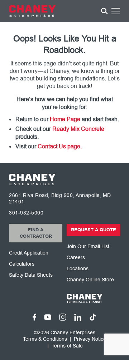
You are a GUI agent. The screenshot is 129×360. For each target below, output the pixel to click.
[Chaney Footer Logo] (32, 179)
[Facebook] (34, 317)
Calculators (21, 264)
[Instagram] (62, 317)
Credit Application (28, 253)
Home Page (65, 119)
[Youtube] (47, 317)
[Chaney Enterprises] (32, 11)
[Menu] (115, 12)
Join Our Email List (88, 246)
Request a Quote (93, 230)
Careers (76, 257)
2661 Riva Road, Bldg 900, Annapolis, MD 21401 (60, 198)
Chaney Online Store (90, 279)
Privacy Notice (90, 339)
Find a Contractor (36, 233)
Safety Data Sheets (31, 275)
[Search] (104, 11)
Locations (78, 268)
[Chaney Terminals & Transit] (93, 298)
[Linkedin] (77, 317)
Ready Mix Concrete (78, 129)
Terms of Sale (67, 346)
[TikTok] (92, 317)
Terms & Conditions (45, 339)
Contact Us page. (60, 147)
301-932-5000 (26, 212)
